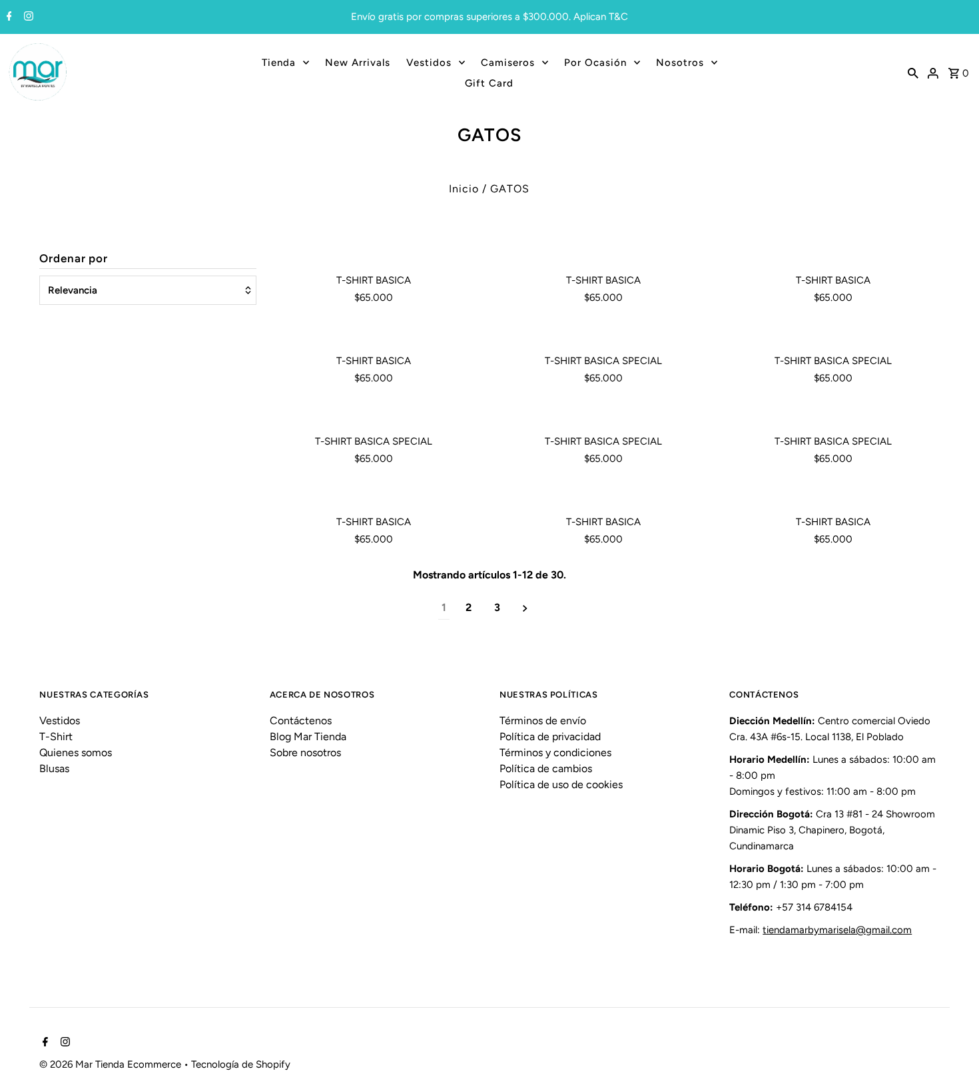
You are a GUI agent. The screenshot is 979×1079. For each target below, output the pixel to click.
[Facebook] (7, 17)
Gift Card (489, 83)
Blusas (54, 768)
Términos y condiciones (555, 752)
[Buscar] (913, 73)
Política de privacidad (550, 736)
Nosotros (680, 63)
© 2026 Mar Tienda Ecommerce (111, 1064)
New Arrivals (357, 63)
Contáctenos (301, 720)
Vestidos (429, 63)
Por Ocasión (595, 63)
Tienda (279, 63)
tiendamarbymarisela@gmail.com (837, 930)
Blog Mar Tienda (308, 736)
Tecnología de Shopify (240, 1064)
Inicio (464, 188)
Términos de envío (542, 720)
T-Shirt (56, 736)
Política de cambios (545, 768)
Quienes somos (75, 752)
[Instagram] (27, 17)
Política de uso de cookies (561, 784)
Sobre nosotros (305, 752)
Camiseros (508, 63)
